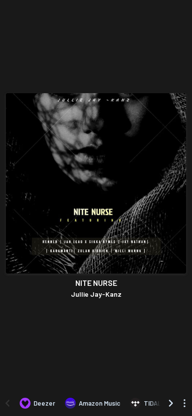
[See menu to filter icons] (184, 403)
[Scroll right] (170, 403)
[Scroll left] (7, 403)
